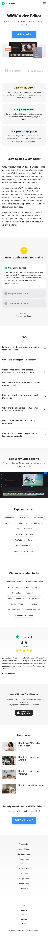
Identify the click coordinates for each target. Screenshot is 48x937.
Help (24, 924)
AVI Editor (9, 523)
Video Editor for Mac (24, 546)
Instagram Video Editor (24, 534)
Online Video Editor (33, 610)
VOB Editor (38, 517)
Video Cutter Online (16, 598)
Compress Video (13, 610)
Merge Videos (34, 598)
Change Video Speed (24, 615)
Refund (24, 919)
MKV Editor (22, 523)
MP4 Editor (9, 517)
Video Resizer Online (34, 582)
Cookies (24, 915)
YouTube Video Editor (24, 540)
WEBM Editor (38, 523)
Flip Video (33, 604)
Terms (24, 906)
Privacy (24, 910)
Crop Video (16, 593)
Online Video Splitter (32, 587)
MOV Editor (24, 517)
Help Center (27, 316)
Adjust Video (13, 587)
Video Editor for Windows (24, 551)
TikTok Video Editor (24, 529)
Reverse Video (17, 604)
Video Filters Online (13, 582)
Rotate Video (31, 593)
